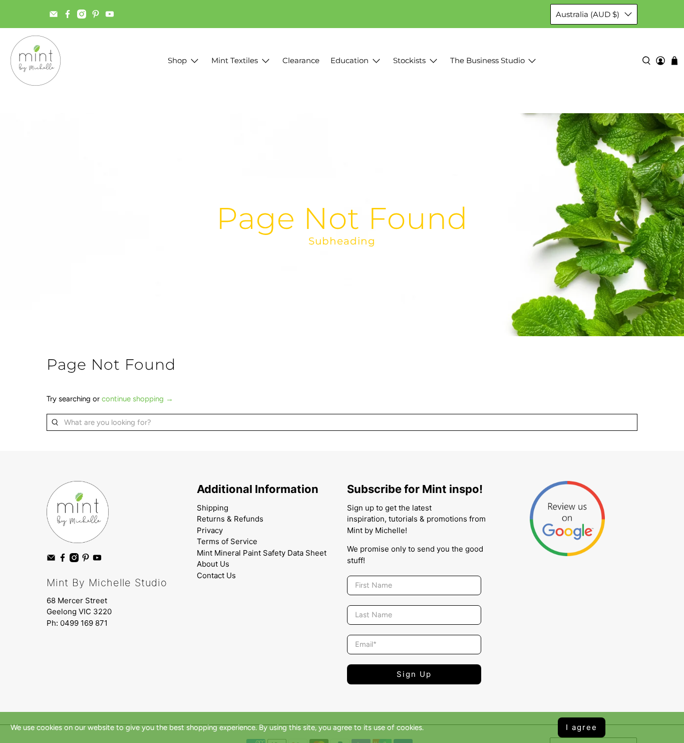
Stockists (409, 60)
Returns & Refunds (230, 519)
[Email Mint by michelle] (53, 14)
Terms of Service (227, 541)
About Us (213, 564)
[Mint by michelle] (36, 61)
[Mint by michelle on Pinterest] (95, 14)
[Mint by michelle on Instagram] (81, 14)
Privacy (210, 530)
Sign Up (414, 674)
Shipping (212, 508)
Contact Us (216, 575)
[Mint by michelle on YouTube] (109, 14)
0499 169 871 (84, 623)
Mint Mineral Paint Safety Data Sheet (261, 553)
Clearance (300, 60)
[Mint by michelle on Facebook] (67, 14)
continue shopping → (137, 398)
